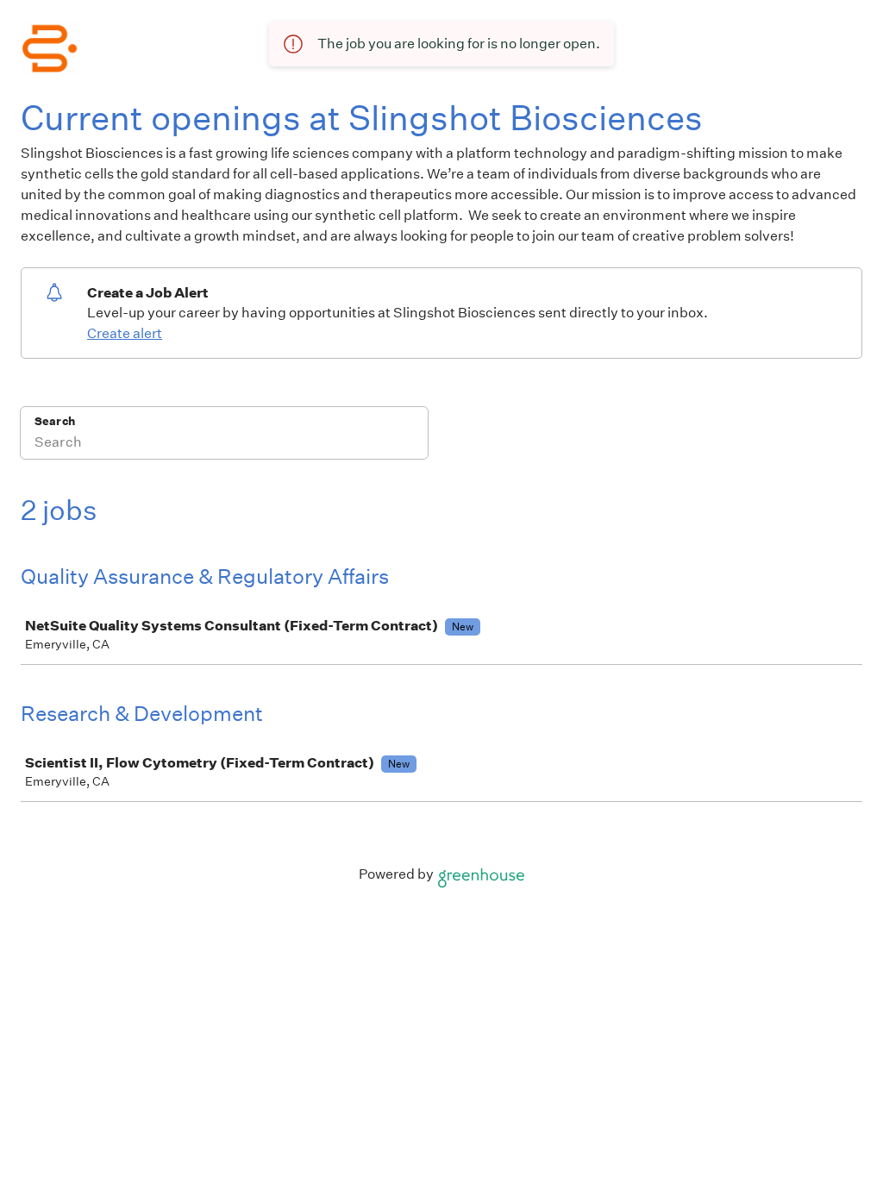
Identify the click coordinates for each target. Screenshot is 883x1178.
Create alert (124, 333)
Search (54, 421)
